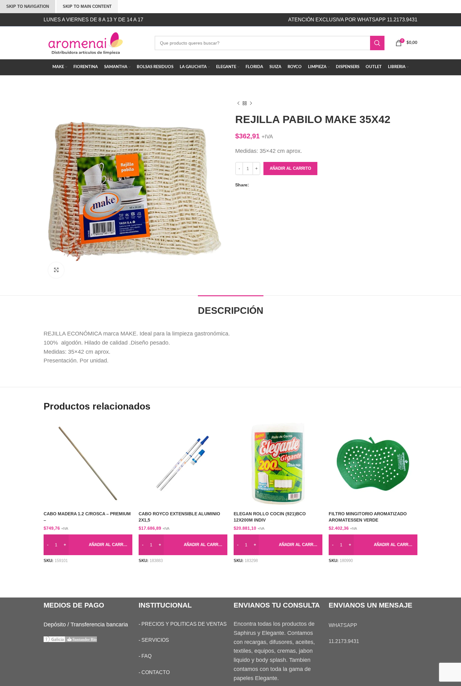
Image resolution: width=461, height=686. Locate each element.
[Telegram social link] (279, 185)
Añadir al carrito (290, 168)
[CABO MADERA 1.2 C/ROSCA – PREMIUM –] (88, 463)
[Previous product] (238, 103)
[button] (88, 544)
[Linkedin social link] (272, 185)
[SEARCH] (377, 43)
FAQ (146, 656)
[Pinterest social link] (266, 185)
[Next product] (251, 103)
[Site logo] (94, 42)
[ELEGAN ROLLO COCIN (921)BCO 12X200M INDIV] (278, 463)
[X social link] (260, 185)
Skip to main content (87, 6)
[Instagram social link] (208, 20)
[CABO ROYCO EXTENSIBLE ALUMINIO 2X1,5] (183, 463)
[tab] (230, 307)
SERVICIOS (155, 640)
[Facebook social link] (254, 185)
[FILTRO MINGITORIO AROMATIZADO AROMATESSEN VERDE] (373, 463)
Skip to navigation (27, 6)
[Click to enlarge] (56, 270)
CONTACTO (155, 672)
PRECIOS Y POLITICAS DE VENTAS (184, 624)
